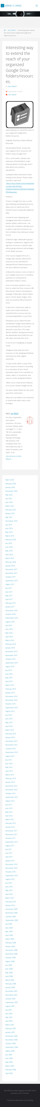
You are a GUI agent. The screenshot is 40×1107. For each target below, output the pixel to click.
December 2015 (11, 651)
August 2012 (9, 801)
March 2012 (9, 819)
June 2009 (9, 928)
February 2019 (10, 540)
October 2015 (10, 659)
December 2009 (11, 909)
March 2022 (9, 506)
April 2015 (9, 681)
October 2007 (10, 999)
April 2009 (9, 935)
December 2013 (11, 741)
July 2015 (8, 670)
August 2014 (9, 711)
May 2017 (8, 596)
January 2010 (10, 905)
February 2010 (10, 902)
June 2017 (9, 592)
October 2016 (10, 614)
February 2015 (10, 689)
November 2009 (11, 913)
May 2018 (8, 551)
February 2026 (10, 484)
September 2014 (11, 707)
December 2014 (11, 696)
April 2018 (9, 555)
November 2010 (11, 868)
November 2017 (11, 573)
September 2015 (11, 663)
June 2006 (9, 1058)
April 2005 (9, 1073)
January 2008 (10, 987)
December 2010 (11, 864)
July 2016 (8, 625)
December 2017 (11, 569)
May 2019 (8, 532)
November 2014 (11, 700)
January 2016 (10, 648)
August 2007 (9, 1006)
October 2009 (10, 916)
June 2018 (9, 547)
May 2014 (8, 722)
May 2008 (8, 972)
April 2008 (9, 976)
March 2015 (9, 685)
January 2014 (10, 737)
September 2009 (11, 920)
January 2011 (10, 861)
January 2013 (10, 782)
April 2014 (9, 726)
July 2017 (8, 588)
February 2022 (10, 510)
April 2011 (9, 857)
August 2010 (9, 879)
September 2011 (11, 842)
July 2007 (8, 1010)
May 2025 (8, 495)
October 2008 (10, 958)
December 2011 (11, 831)
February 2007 (10, 1028)
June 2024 (9, 502)
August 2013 (9, 756)
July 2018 (8, 543)
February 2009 (10, 943)
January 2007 (10, 1032)
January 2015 (10, 693)
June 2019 (9, 528)
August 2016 (9, 622)
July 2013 (8, 760)
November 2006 (11, 1040)
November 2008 (11, 954)
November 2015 (11, 655)
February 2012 (10, 823)
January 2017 (10, 607)
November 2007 (11, 995)
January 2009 (10, 946)
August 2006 (9, 1051)
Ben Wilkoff (12, 30)
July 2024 (8, 498)
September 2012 (11, 797)
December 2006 (11, 1036)
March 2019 (9, 536)
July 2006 (8, 1055)
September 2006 (11, 1047)
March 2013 (9, 775)
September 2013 (11, 752)
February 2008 (10, 984)
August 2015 (9, 666)
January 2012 (10, 827)
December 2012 (11, 786)
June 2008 (9, 969)
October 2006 (10, 1043)
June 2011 (9, 853)
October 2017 (10, 577)
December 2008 (11, 950)
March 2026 (9, 480)
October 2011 (10, 838)
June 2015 (9, 674)
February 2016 (10, 644)
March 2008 (9, 980)
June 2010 (9, 887)
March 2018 (9, 558)
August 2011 (9, 846)
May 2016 (8, 633)
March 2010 (9, 898)
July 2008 (8, 965)
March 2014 (9, 730)
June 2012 (9, 808)
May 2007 (8, 1017)
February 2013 (10, 778)
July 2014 (8, 715)
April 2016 (9, 637)
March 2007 (9, 1025)
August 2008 (9, 961)
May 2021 (8, 517)
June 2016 (9, 629)
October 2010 (10, 872)
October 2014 (10, 704)
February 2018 (10, 562)
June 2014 (9, 719)
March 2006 (9, 1066)
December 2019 (11, 521)
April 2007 (9, 1021)
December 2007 (11, 991)
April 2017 (9, 599)
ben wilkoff (12, 95)
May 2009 (8, 931)
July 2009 (8, 924)
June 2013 (9, 763)
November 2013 (11, 745)
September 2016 (11, 618)
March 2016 (9, 640)
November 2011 (11, 834)
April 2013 (9, 771)
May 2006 (8, 1062)
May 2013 (8, 767)
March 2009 (9, 939)
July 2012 (8, 805)
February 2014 (10, 734)
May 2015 (8, 678)
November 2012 (11, 790)
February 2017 (10, 603)
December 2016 (11, 610)
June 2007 (9, 1014)
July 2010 (8, 883)
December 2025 (11, 491)
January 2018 (10, 566)
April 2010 (9, 894)
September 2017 (11, 581)
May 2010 (8, 890)
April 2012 (9, 816)
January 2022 (10, 513)
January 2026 (10, 487)
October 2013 (10, 749)
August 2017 (9, 584)
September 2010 (11, 875)
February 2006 (10, 1070)
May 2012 (8, 812)
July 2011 (8, 849)
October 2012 (10, 793)
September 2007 (11, 1002)
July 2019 (8, 525)
